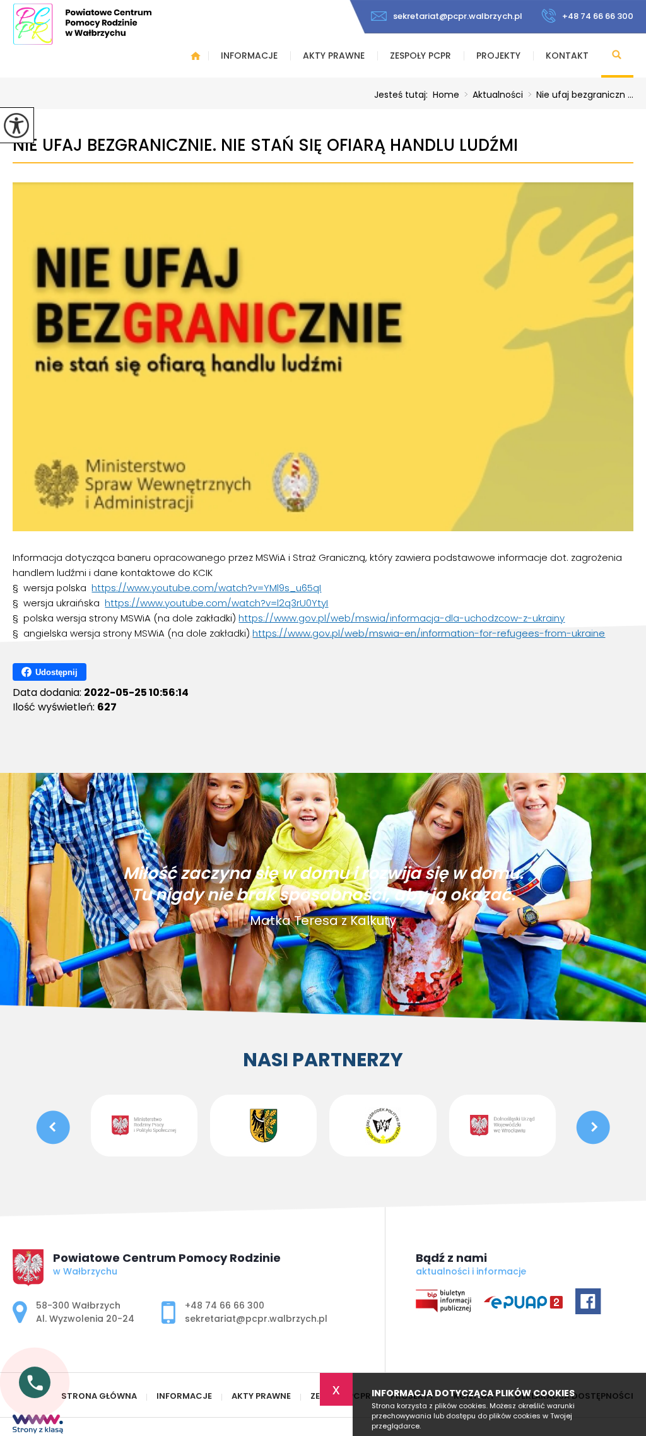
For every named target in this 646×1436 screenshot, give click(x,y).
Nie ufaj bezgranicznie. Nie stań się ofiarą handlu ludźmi (265, 145)
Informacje (249, 55)
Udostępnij (56, 672)
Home (446, 94)
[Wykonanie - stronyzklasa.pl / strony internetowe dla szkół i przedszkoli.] (38, 1425)
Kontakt (567, 55)
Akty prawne (334, 55)
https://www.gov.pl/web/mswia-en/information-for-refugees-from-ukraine (428, 633)
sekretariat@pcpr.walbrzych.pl (457, 16)
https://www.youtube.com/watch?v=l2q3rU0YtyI (216, 602)
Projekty (498, 55)
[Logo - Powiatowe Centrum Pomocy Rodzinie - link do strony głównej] (82, 24)
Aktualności (493, 94)
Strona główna (195, 55)
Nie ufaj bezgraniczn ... (580, 94)
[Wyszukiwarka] (617, 55)
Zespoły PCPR (420, 55)
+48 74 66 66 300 (597, 16)
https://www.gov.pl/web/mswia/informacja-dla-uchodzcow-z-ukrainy (401, 618)
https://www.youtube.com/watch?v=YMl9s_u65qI (206, 587)
